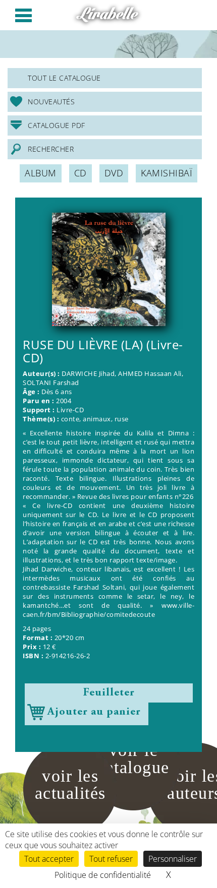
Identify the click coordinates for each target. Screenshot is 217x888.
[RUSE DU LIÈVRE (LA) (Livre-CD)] (108, 269)
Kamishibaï (166, 173)
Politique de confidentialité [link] (103, 874)
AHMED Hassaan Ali (150, 373)
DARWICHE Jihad (88, 373)
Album (41, 173)
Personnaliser (172, 858)
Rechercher (51, 149)
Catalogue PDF (56, 125)
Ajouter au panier (94, 712)
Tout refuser (111, 858)
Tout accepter (49, 858)
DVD (114, 173)
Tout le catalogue (64, 78)
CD (80, 173)
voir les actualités (70, 784)
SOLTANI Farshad (51, 382)
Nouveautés (51, 101)
